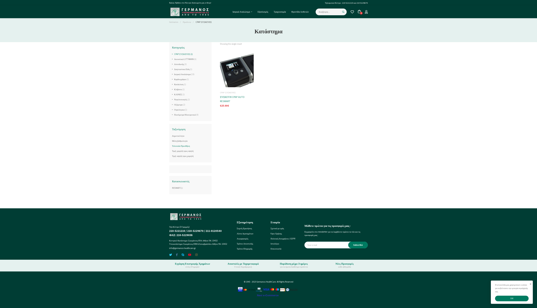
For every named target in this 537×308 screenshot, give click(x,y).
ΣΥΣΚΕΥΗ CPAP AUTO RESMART (232, 99)
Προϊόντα (187, 22)
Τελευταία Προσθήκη (181, 146)
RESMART (176, 188)
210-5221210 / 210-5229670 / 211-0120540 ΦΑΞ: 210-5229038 (195, 233)
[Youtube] (189, 255)
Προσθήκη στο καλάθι (224, 84)
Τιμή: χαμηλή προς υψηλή (183, 151)
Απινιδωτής (180, 64)
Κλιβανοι (179, 89)
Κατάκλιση (180, 84)
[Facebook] (176, 255)
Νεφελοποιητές (182, 99)
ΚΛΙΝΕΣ (179, 94)
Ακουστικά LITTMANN (185, 59)
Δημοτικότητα (178, 136)
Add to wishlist (241, 84)
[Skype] (183, 255)
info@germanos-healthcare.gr (182, 248)
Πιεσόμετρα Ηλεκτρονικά (186, 114)
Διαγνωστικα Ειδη (183, 69)
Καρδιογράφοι (181, 79)
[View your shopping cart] (359, 12)
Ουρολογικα (180, 109)
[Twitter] (171, 255)
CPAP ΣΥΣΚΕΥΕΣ (183, 54)
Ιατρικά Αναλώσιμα (184, 74)
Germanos (173, 22)
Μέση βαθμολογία (180, 141)
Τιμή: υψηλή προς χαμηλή (183, 156)
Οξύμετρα (179, 104)
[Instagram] (196, 255)
